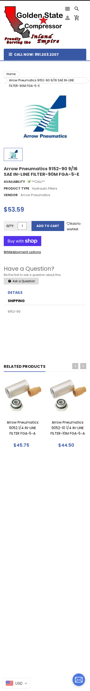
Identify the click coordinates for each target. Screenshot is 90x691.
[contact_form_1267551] (78, 679)
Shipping (16, 300)
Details (15, 292)
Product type (16, 188)
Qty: (10, 225)
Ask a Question (23, 281)
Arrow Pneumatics (35, 195)
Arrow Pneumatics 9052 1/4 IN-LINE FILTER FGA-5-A (22, 428)
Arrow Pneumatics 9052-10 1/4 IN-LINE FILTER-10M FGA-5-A (67, 428)
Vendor (11, 195)
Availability (14, 181)
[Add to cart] (30, 411)
